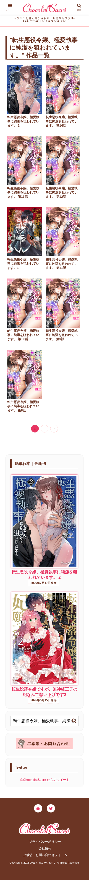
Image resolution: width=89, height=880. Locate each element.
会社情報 (45, 848)
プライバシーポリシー (45, 842)
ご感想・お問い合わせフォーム (45, 855)
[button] (74, 720)
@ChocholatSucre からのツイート (44, 779)
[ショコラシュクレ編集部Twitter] (51, 808)
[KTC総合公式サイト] (38, 808)
